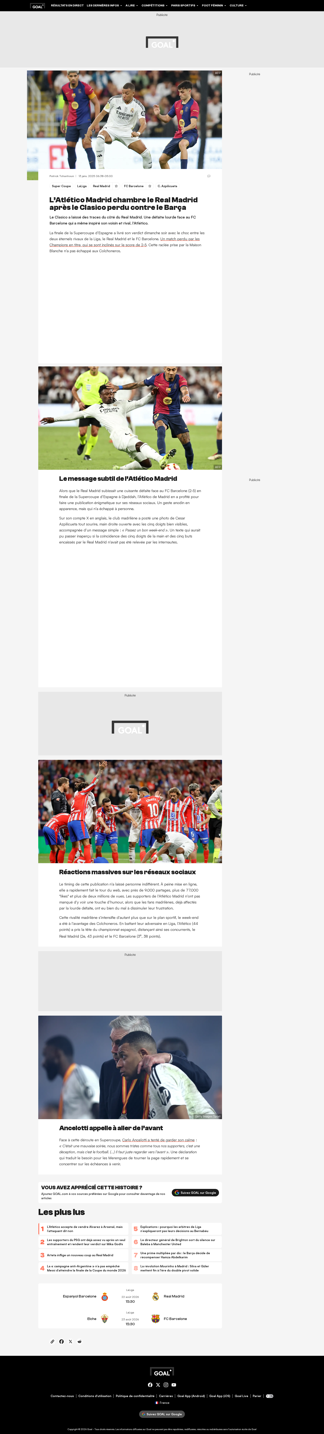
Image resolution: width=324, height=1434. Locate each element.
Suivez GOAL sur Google (198, 1193)
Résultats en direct (67, 5)
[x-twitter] (158, 1385)
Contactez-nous (62, 1396)
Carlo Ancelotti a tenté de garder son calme (158, 1140)
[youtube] (174, 1385)
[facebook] (150, 1385)
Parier (257, 1396)
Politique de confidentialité (135, 1396)
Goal (89, 1429)
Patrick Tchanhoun (62, 176)
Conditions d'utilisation (94, 1396)
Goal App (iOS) (219, 1396)
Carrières (166, 1396)
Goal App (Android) (191, 1396)
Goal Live (241, 1396)
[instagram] (166, 1385)
